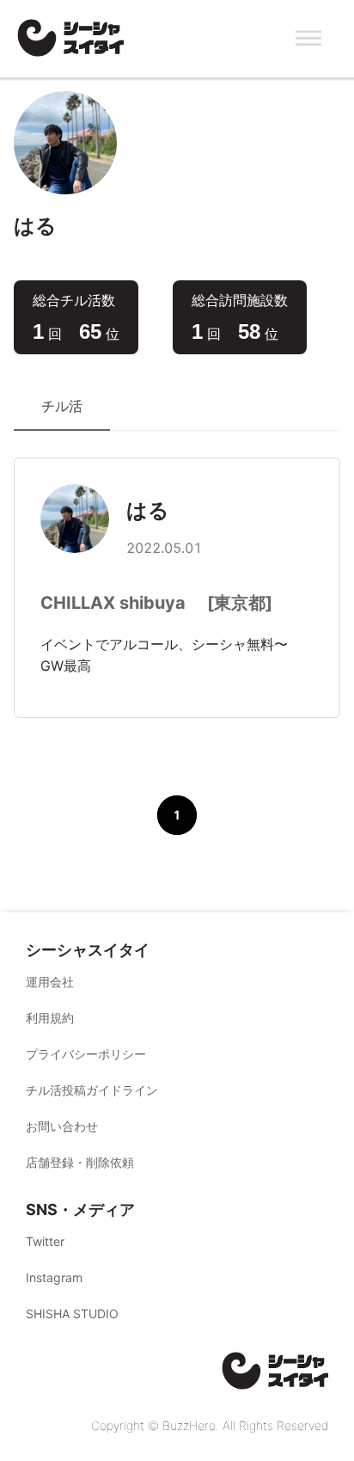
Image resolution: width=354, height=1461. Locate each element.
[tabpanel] (177, 672)
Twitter (45, 1241)
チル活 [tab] (62, 405)
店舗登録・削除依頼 (80, 1162)
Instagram (54, 1277)
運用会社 (50, 981)
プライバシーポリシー (86, 1054)
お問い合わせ (62, 1126)
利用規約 (50, 1017)
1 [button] (177, 814)
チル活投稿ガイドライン (92, 1090)
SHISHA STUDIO (72, 1313)
